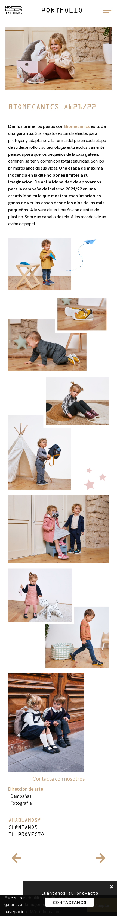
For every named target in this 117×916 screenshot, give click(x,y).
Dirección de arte (25, 788)
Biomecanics (77, 126)
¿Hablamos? (26, 828)
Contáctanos (69, 902)
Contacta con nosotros (58, 778)
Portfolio (62, 11)
